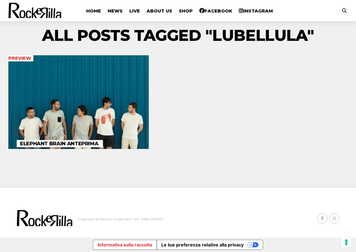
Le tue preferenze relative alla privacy (202, 245)
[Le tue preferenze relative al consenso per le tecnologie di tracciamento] (346, 242)
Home (93, 11)
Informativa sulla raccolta (125, 245)
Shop (186, 11)
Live (134, 11)
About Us (159, 11)
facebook (218, 11)
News (115, 11)
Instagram (258, 11)
